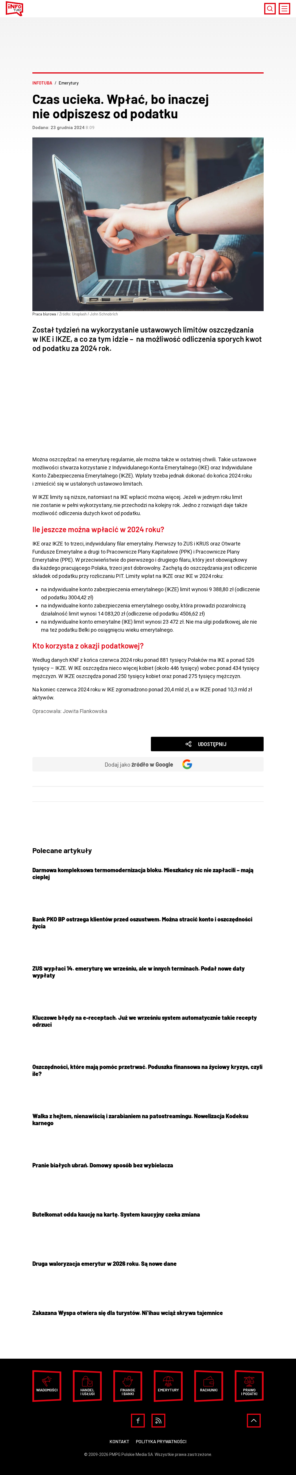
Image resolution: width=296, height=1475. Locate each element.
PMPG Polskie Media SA (131, 1454)
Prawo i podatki (249, 1392)
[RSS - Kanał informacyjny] (158, 1421)
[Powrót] (254, 1421)
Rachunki (208, 1390)
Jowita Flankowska (85, 711)
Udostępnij (212, 744)
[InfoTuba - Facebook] (138, 1421)
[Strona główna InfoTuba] (14, 8)
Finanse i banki (127, 1392)
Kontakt (119, 1441)
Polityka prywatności (161, 1441)
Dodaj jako (139, 764)
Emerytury (53, 719)
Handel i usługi (87, 1392)
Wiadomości (55, 727)
